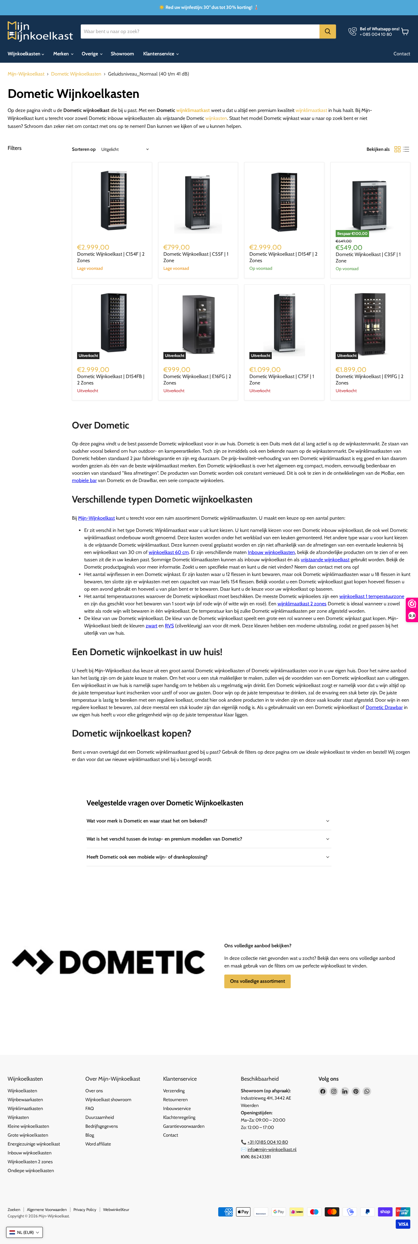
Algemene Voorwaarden (47, 1209)
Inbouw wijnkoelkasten (271, 552)
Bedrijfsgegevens (101, 1126)
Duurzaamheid (99, 1117)
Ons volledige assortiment (257, 981)
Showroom (122, 54)
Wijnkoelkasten (25, 54)
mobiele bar (84, 480)
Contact (402, 54)
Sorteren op (84, 149)
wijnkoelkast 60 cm (169, 552)
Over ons (94, 1091)
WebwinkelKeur (116, 1209)
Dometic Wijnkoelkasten (76, 74)
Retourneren (175, 1099)
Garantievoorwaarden (183, 1126)
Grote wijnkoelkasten (28, 1135)
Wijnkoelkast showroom (108, 1099)
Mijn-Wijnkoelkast (26, 74)
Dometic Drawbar (384, 707)
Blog (89, 1135)
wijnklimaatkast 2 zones (302, 604)
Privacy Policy (84, 1209)
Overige (90, 54)
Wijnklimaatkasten (25, 1108)
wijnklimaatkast (193, 110)
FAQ (89, 1108)
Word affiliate (98, 1144)
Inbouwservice (177, 1108)
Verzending (174, 1091)
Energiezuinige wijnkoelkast (34, 1144)
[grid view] (397, 149)
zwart (151, 626)
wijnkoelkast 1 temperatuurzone (371, 596)
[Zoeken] (327, 31)
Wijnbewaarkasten (25, 1099)
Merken (61, 54)
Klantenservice (159, 54)
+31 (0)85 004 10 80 (268, 1142)
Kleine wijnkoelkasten (28, 1126)
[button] (24, 1232)
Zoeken (14, 1209)
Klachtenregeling (179, 1117)
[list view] (406, 149)
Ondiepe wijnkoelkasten (31, 1170)
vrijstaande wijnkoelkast (325, 560)
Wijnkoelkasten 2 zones (30, 1161)
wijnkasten (216, 118)
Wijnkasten (18, 1117)
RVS (169, 626)
